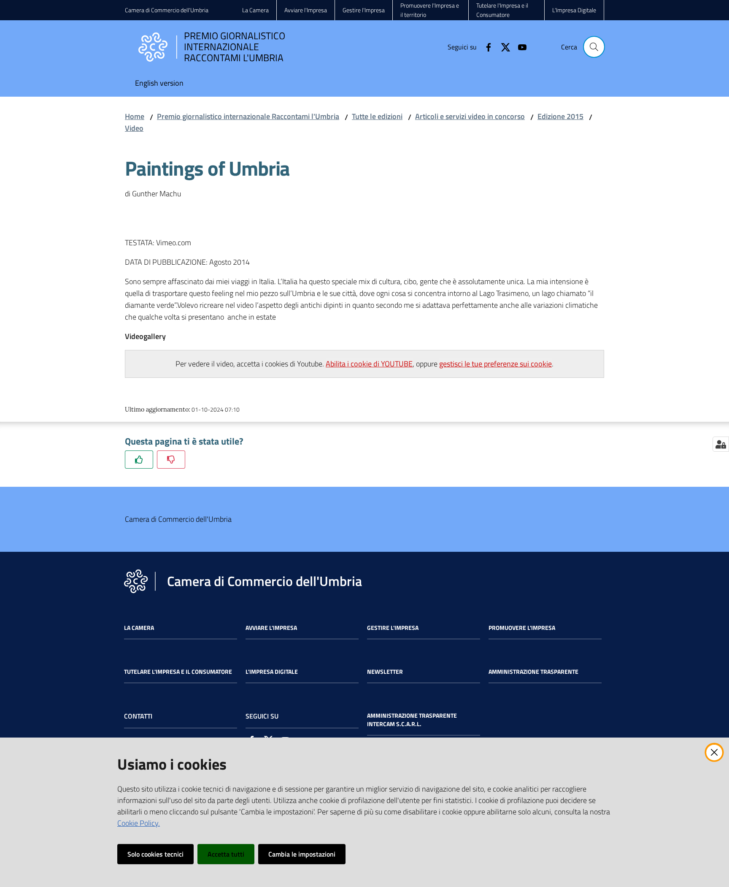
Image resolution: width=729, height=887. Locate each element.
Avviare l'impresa (271, 628)
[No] (171, 459)
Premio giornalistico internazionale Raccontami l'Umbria (248, 116)
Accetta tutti (226, 854)
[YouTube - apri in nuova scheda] (518, 46)
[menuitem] (159, 84)
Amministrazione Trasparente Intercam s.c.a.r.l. (412, 719)
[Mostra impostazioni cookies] (721, 444)
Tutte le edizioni (377, 116)
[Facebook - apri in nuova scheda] (485, 46)
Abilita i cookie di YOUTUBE (369, 363)
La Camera (139, 628)
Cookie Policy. (138, 823)
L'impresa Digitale (272, 671)
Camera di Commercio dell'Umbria (166, 9)
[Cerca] (594, 47)
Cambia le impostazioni (301, 854)
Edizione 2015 (560, 116)
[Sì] (139, 459)
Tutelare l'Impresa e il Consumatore (178, 671)
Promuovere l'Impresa (522, 628)
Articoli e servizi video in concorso (470, 116)
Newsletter (385, 671)
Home (134, 116)
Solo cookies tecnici (155, 854)
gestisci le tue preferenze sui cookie (495, 363)
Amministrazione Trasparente (533, 671)
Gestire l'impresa (392, 628)
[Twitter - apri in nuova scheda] (502, 46)
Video (134, 128)
